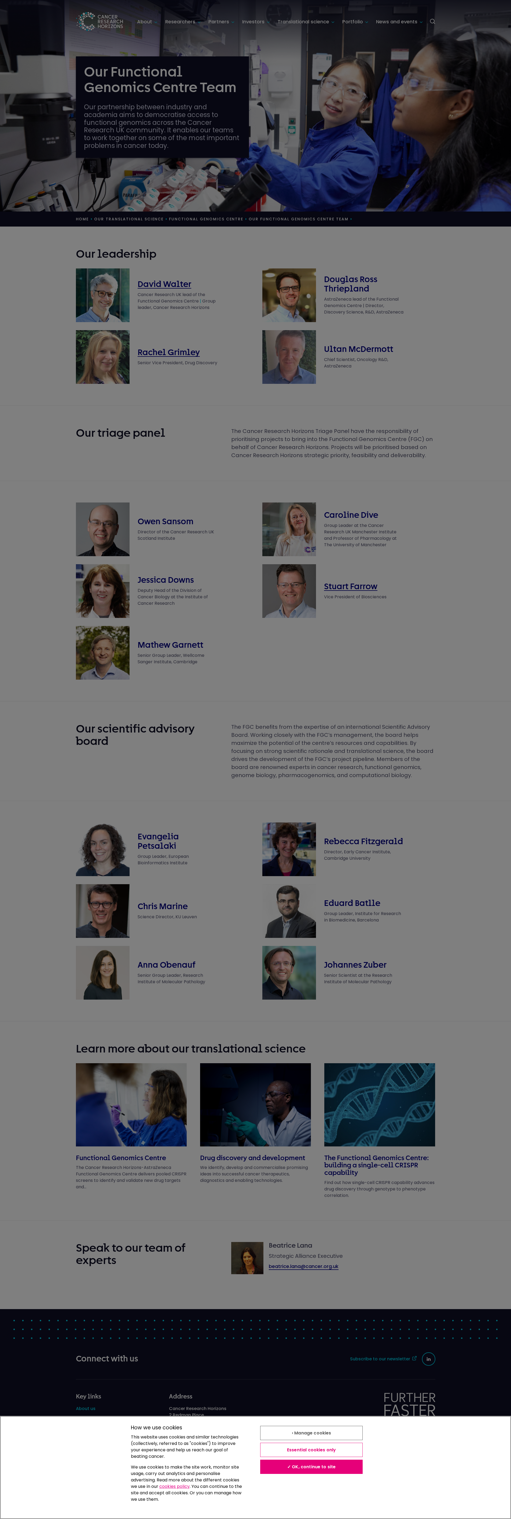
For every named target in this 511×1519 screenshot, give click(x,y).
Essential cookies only (311, 1450)
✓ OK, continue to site (311, 1467)
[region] (255, 1467)
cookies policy (174, 1486)
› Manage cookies (311, 1433)
